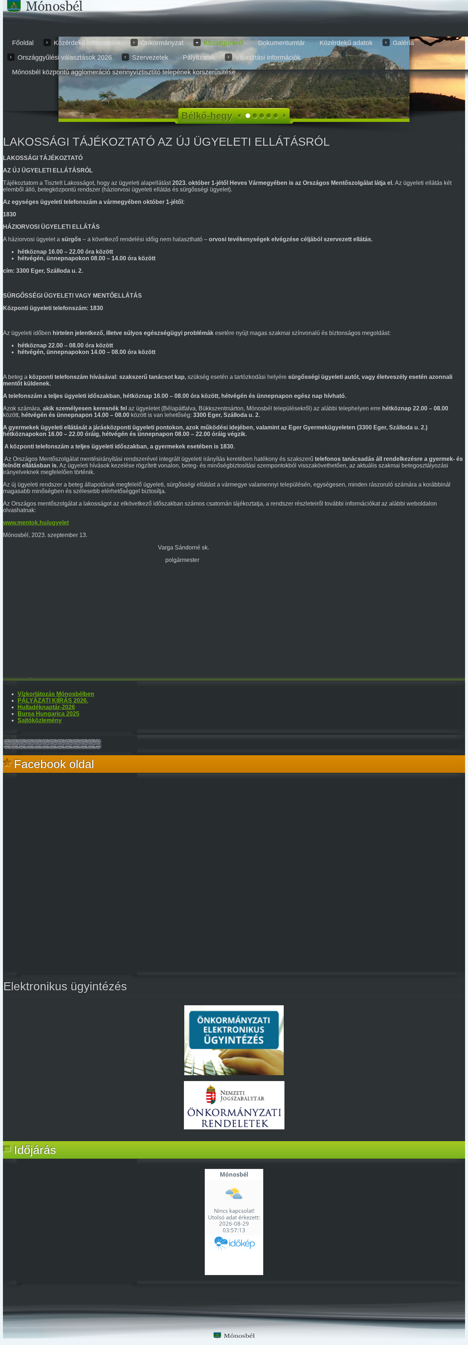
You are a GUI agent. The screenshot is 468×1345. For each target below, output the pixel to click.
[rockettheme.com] (234, 1335)
